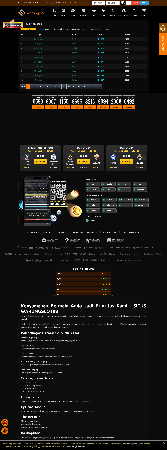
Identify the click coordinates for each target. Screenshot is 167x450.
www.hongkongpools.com (56, 29)
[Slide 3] (84, 167)
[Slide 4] (86, 167)
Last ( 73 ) (96, 86)
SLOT (73, 15)
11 (69, 86)
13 (79, 86)
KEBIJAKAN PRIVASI (110, 232)
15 (89, 86)
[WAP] (4, 430)
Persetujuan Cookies (134, 444)
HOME (54, 15)
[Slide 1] (80, 167)
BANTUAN (47, 232)
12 (74, 86)
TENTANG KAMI (33, 232)
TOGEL (63, 15)
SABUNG (103, 15)
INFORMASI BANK (76, 232)
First (23, 86)
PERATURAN (60, 232)
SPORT (94, 15)
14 (84, 86)
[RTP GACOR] (4, 422)
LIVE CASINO (83, 15)
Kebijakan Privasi (78, 446)
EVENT (144, 15)
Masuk (135, 3)
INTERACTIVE (123, 15)
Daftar (144, 3)
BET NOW (65, 162)
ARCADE (113, 15)
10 (64, 86)
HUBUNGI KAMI (92, 232)
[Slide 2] (82, 167)
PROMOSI (134, 15)
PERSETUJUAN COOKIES (131, 232)
